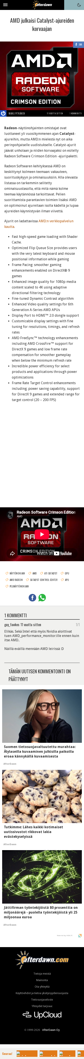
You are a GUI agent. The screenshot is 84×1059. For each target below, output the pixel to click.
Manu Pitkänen (17, 113)
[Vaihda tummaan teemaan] (79, 5)
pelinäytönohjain (19, 586)
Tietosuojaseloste (42, 999)
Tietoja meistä (42, 973)
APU (67, 580)
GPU (67, 573)
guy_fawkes (11, 624)
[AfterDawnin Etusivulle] (42, 5)
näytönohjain (17, 573)
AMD (35, 573)
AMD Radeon (16, 580)
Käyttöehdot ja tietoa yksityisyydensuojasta (42, 993)
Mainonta (42, 980)
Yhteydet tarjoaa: (42, 1006)
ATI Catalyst (51, 573)
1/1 (78, 624)
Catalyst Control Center (44, 580)
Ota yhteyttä (42, 986)
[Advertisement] (42, 453)
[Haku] (69, 5)
